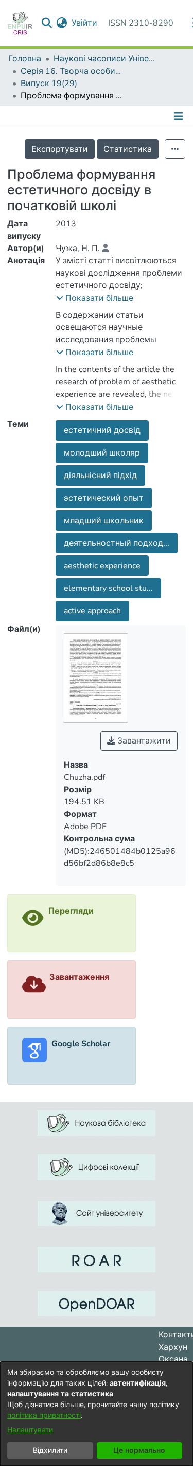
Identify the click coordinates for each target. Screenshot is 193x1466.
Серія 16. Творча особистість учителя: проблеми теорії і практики (72, 71)
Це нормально (139, 1450)
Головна (24, 59)
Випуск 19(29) (49, 83)
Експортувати (59, 149)
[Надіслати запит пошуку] (47, 23)
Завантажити (143, 741)
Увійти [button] (85, 23)
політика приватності (44, 1415)
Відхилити (50, 1450)
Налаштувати (30, 1430)
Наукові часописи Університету (105, 59)
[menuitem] (62, 23)
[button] (95, 298)
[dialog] (96, 1414)
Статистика (127, 149)
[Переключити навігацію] (179, 116)
